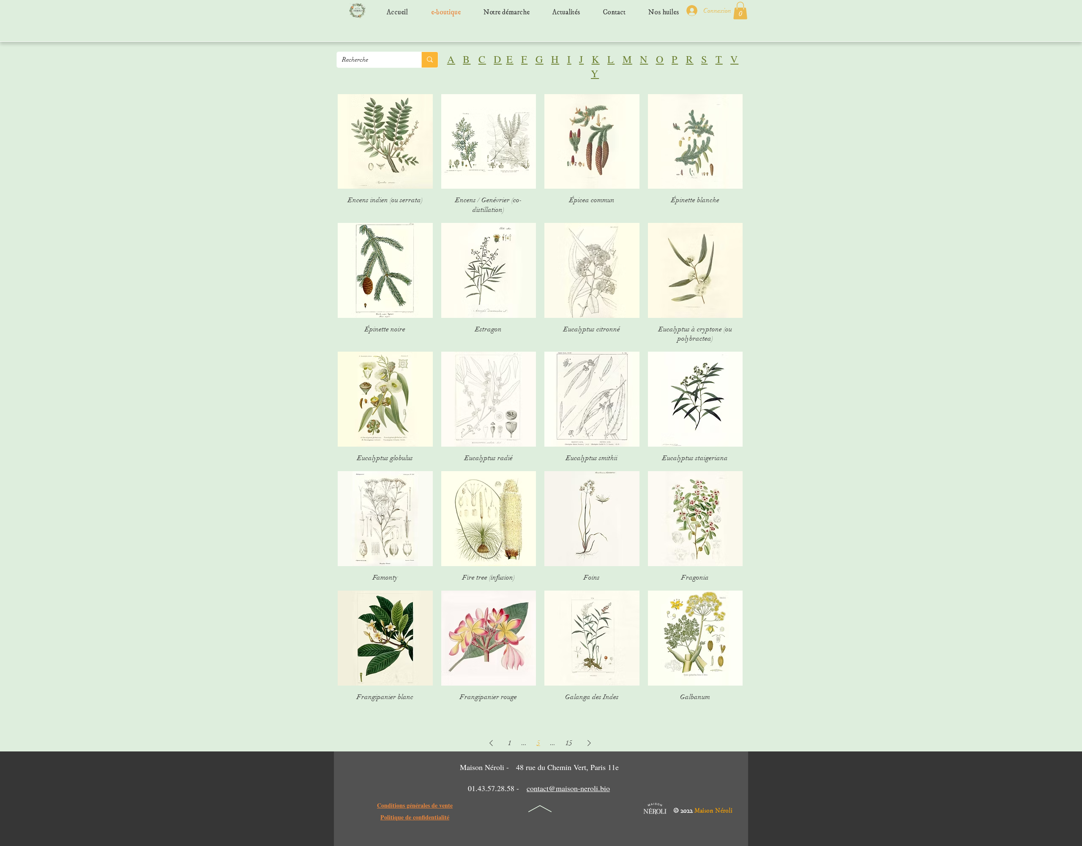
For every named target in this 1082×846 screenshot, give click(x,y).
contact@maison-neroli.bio (568, 788)
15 (569, 743)
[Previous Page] (491, 743)
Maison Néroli (713, 809)
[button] (740, 10)
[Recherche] (429, 60)
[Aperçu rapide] (385, 141)
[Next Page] (589, 743)
